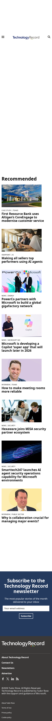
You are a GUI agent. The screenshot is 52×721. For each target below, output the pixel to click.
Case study (6, 210)
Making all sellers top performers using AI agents (22, 259)
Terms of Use (6, 708)
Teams (15, 210)
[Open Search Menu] (49, 37)
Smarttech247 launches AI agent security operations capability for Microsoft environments (21, 475)
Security (11, 425)
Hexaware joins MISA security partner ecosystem (24, 430)
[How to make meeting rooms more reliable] (22, 369)
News (4, 296)
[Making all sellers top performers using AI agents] (22, 240)
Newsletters (8, 668)
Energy (11, 296)
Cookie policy (6, 717)
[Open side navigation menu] (3, 37)
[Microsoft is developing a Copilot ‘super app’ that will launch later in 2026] (22, 325)
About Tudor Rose (8, 703)
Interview (6, 384)
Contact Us (7, 662)
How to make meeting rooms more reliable (23, 389)
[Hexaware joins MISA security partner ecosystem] (22, 410)
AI (13, 255)
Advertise (7, 673)
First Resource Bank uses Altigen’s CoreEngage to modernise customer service (23, 217)
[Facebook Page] (3, 678)
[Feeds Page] (17, 678)
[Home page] (26, 38)
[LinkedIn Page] (12, 678)
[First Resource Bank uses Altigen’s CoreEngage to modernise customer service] (22, 195)
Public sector (18, 514)
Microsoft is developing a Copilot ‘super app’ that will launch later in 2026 (22, 347)
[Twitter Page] (7, 678)
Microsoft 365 (14, 340)
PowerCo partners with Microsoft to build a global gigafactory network (21, 302)
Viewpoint (6, 255)
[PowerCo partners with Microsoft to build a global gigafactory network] (22, 280)
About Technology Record (15, 657)
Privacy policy (7, 713)
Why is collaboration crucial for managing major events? (25, 519)
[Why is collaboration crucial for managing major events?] (22, 499)
